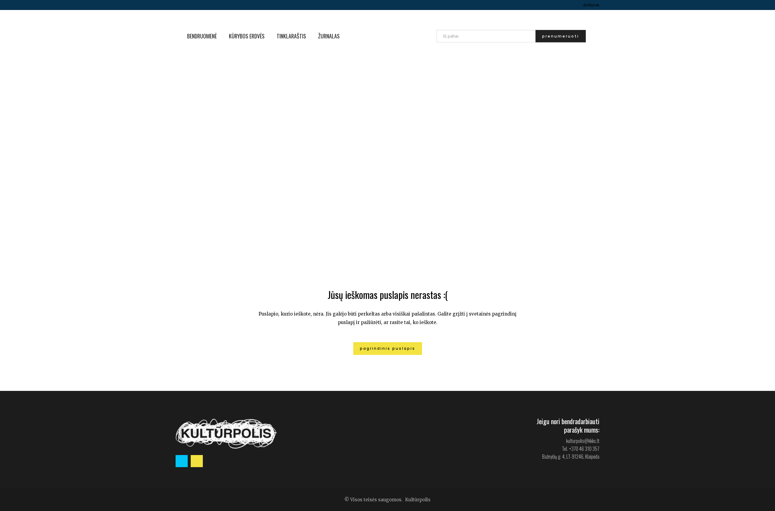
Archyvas (591, 5)
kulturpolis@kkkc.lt (582, 440)
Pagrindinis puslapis (387, 348)
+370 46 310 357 (584, 448)
